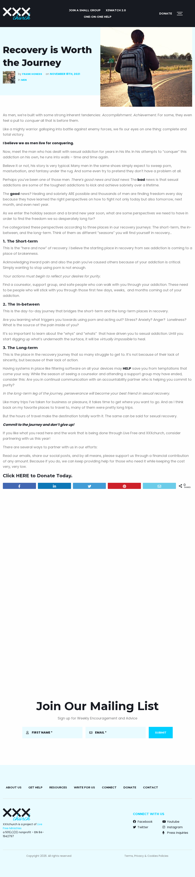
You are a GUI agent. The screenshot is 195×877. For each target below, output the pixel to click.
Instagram (174, 827)
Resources (58, 787)
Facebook (145, 821)
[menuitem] (85, 10)
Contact (150, 787)
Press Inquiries (177, 832)
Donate (165, 13)
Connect (109, 787)
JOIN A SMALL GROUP (85, 10)
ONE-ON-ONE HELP (97, 16)
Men (24, 80)
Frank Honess (32, 74)
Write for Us (84, 787)
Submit (160, 732)
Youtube (172, 821)
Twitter (142, 827)
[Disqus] (97, 540)
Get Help (35, 787)
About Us (14, 787)
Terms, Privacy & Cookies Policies (146, 856)
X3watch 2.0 (116, 10)
